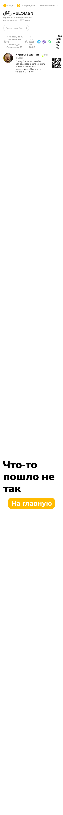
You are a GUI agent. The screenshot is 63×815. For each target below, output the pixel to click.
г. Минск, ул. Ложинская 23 (14, 45)
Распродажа (28, 5)
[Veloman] (18, 13)
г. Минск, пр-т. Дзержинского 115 (14, 39)
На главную (31, 503)
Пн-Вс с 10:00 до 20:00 (32, 41)
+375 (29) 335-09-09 (59, 42)
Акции (10, 5)
